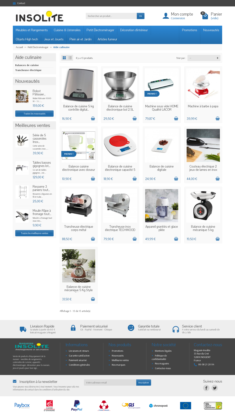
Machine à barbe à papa (203, 106)
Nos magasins (162, 363)
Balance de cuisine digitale (162, 168)
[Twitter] (215, 388)
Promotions (189, 30)
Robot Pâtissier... (39, 93)
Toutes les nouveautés (34, 113)
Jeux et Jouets (54, 39)
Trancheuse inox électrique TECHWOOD (120, 228)
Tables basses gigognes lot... (42, 164)
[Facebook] (206, 388)
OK (140, 16)
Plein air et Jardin (81, 39)
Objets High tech (27, 39)
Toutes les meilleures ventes (34, 233)
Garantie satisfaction (79, 355)
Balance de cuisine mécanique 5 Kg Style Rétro (78, 290)
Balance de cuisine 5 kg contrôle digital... (78, 108)
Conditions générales (79, 364)
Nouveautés (211, 30)
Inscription (143, 382)
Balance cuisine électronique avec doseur (78, 168)
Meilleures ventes (120, 360)
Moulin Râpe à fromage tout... (42, 212)
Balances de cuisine (27, 65)
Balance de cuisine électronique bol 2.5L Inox (120, 109)
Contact (21, 3)
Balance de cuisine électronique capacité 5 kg (120, 169)
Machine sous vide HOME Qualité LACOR (161, 108)
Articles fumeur (107, 39)
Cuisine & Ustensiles (67, 30)
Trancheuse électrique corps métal (78, 228)
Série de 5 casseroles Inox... (39, 138)
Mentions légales (163, 350)
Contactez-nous (163, 368)
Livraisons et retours (79, 350)
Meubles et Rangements (32, 30)
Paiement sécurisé (77, 360)
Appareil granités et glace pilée (161, 228)
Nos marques (118, 364)
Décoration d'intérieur (134, 30)
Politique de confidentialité (159, 357)
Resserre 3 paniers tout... (41, 188)
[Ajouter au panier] (93, 119)
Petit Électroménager (100, 30)
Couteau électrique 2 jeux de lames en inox (203, 168)
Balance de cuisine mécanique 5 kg (203, 228)
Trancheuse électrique (28, 70)
